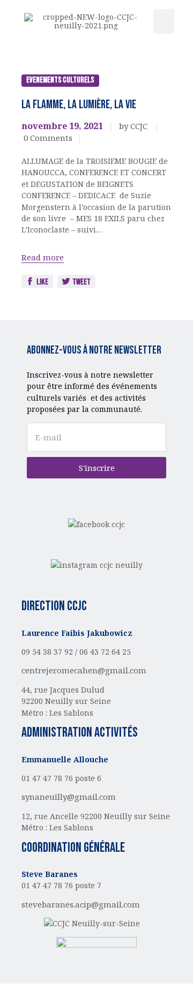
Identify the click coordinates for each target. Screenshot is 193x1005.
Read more (42, 257)
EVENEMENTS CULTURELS (60, 80)
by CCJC (134, 126)
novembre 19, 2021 (62, 126)
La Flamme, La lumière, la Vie (78, 105)
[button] (164, 21)
